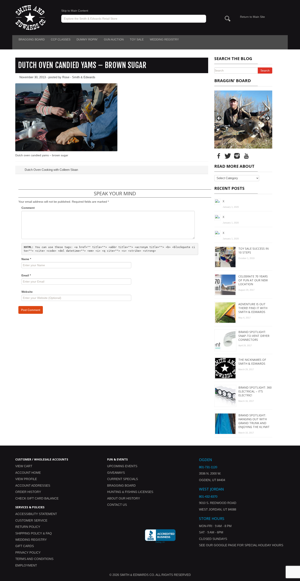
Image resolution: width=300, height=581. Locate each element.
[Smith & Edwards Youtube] (246, 155)
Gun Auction (114, 39)
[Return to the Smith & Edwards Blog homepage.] (30, 17)
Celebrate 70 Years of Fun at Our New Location (253, 280)
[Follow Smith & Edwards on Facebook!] (218, 155)
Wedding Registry (164, 39)
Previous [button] (219, 118)
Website (27, 291)
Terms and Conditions (34, 559)
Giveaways (116, 472)
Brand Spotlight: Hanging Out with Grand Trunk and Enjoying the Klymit (254, 421)
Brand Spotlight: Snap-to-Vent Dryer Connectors (253, 336)
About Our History (123, 498)
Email (26, 275)
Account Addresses (32, 485)
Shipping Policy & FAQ (33, 533)
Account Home (28, 472)
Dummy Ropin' (87, 39)
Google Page (225, 545)
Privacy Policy (28, 552)
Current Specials (122, 479)
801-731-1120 (208, 467)
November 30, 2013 (32, 77)
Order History (28, 492)
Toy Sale (137, 39)
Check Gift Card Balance (37, 498)
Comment (28, 207)
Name (26, 259)
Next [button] (267, 118)
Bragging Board (32, 39)
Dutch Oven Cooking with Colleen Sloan (51, 169)
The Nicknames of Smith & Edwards (252, 361)
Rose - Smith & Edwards (78, 77)
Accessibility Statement (36, 514)
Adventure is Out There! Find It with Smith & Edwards (252, 308)
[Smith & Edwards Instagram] (237, 155)
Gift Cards (24, 546)
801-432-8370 (208, 496)
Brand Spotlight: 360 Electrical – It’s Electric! (255, 391)
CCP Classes (60, 39)
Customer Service (31, 520)
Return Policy (27, 526)
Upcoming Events (122, 466)
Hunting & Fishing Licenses (130, 492)
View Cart (23, 466)
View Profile (26, 479)
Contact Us (117, 504)
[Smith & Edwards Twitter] (227, 155)
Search (265, 70)
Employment (26, 565)
